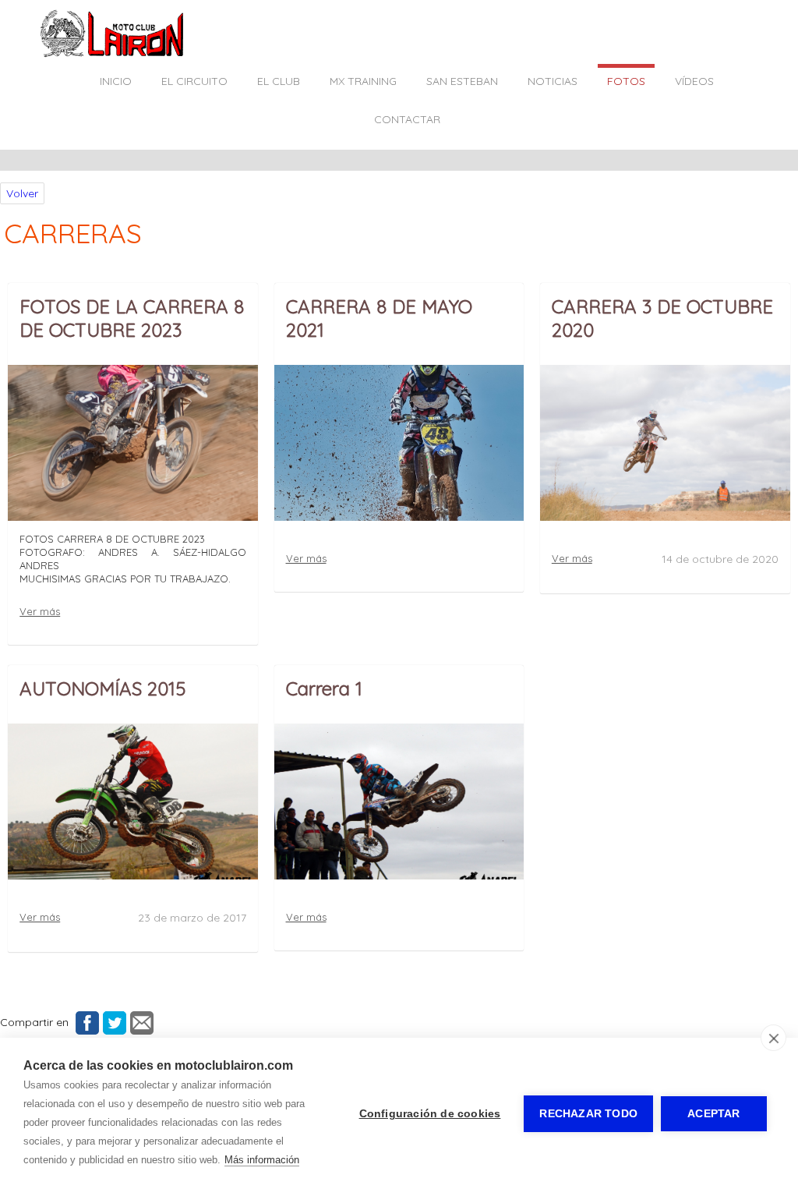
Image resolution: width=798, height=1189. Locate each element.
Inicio (116, 81)
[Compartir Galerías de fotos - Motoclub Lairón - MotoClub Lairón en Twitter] (112, 1022)
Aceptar (713, 1114)
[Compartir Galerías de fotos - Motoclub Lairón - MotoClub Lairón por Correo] (140, 1022)
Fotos (626, 81)
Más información (261, 1160)
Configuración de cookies (430, 1114)
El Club (278, 81)
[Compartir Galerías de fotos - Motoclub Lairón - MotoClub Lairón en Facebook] (85, 1022)
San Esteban (462, 81)
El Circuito (194, 81)
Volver (22, 193)
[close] (773, 1037)
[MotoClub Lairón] (112, 54)
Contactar (407, 119)
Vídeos (694, 81)
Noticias (552, 81)
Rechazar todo (588, 1114)
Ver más (39, 611)
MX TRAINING (363, 81)
